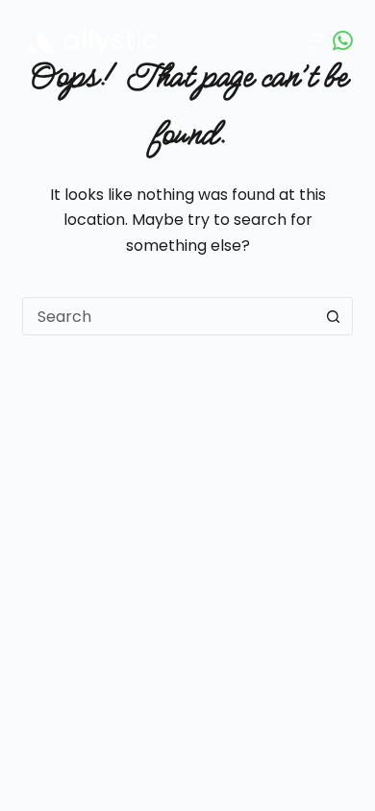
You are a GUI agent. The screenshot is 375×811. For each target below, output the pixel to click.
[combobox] (168, 316)
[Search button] (333, 316)
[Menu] (314, 41)
